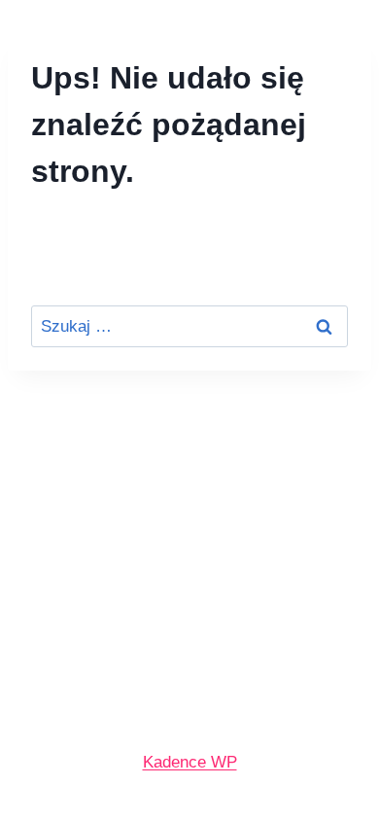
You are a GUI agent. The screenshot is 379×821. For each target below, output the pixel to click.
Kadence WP (190, 762)
